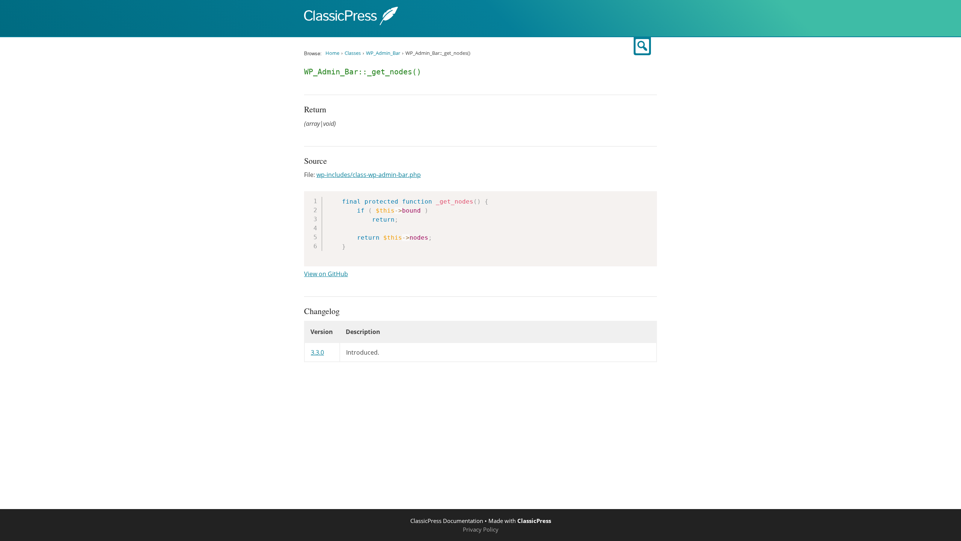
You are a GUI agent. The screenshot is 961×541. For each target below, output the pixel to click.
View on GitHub (326, 274)
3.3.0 (317, 352)
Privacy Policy (481, 529)
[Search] (642, 46)
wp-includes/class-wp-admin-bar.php (368, 175)
